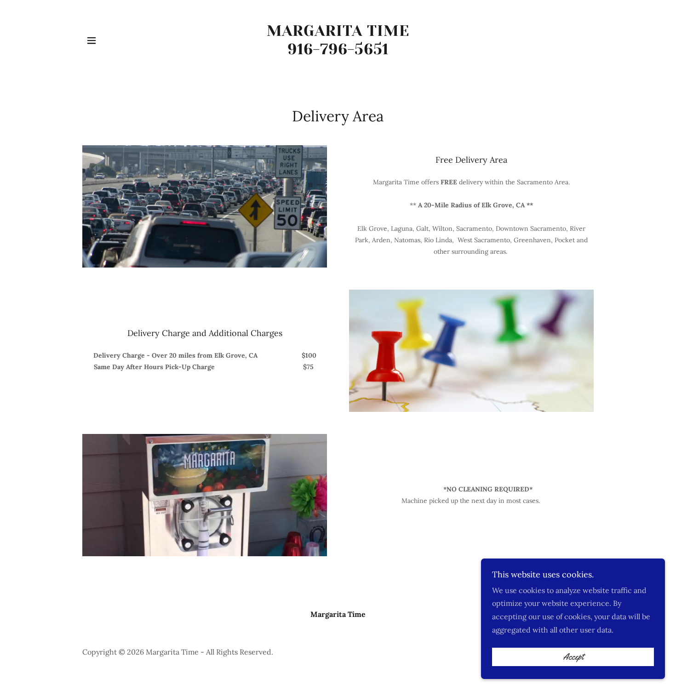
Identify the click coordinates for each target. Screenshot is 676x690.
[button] (91, 40)
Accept (573, 656)
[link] (338, 51)
